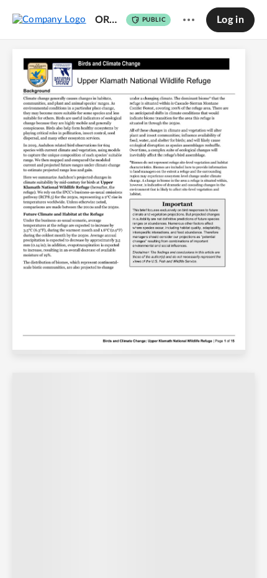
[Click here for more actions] (188, 19)
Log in (230, 20)
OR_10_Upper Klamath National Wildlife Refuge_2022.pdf (107, 20)
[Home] (49, 19)
